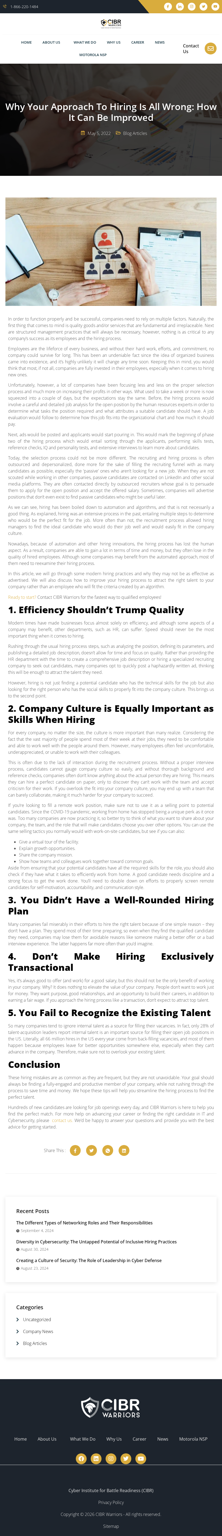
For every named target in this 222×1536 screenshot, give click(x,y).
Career (137, 42)
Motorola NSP (93, 54)
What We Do (85, 42)
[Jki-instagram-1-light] (192, 7)
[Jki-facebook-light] (168, 7)
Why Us (113, 42)
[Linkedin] (96, 1458)
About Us (51, 42)
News (160, 42)
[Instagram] (111, 1458)
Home (26, 42)
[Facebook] (81, 1458)
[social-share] (75, 1150)
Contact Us (191, 48)
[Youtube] (215, 7)
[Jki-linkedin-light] (180, 7)
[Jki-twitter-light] (203, 7)
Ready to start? (22, 597)
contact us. (62, 1120)
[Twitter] (125, 1458)
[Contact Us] (211, 48)
